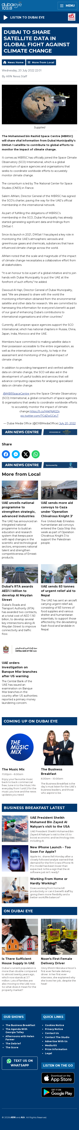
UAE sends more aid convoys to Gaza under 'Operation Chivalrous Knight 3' (57, 509)
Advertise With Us (56, 1041)
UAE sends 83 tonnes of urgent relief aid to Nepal (58, 591)
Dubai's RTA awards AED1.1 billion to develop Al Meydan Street (17, 593)
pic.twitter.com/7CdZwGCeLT (39, 415)
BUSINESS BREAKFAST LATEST (34, 808)
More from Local (43, 62)
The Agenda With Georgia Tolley (16, 1031)
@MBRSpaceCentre (16, 393)
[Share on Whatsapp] (36, 454)
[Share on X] (26, 454)
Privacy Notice (54, 1029)
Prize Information (56, 1049)
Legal (48, 1053)
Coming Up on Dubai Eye (31, 721)
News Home (16, 62)
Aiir (23, 1117)
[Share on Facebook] (6, 454)
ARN (13, 1117)
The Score (12, 1047)
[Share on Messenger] (16, 454)
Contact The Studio (57, 1037)
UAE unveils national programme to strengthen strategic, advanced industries (18, 509)
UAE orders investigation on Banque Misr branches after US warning (19, 669)
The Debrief (13, 1043)
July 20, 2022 (67, 423)
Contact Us (52, 1033)
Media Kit (51, 1045)
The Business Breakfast (20, 1025)
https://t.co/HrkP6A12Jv (45, 411)
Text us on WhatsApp (22, 1063)
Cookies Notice (54, 1025)
